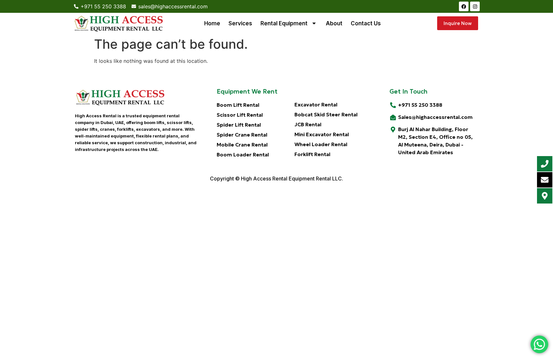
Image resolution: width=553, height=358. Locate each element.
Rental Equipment (284, 23)
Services (240, 23)
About (334, 23)
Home (212, 23)
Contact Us (366, 23)
